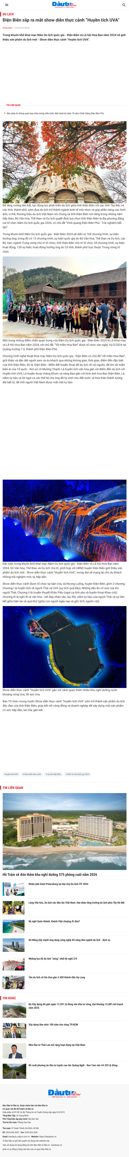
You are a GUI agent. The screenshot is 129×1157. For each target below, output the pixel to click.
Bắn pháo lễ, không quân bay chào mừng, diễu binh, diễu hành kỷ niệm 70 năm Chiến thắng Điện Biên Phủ (55, 113)
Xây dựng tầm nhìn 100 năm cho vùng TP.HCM (53, 1024)
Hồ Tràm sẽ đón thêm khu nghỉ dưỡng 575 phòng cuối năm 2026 (50, 875)
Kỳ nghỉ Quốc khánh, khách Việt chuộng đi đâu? (54, 921)
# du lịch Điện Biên (53, 774)
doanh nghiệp (79, 705)
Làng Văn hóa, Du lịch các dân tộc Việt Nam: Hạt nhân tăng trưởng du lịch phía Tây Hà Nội (77, 902)
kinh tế (74, 210)
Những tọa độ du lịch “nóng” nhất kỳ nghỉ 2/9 (53, 958)
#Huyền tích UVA (11, 774)
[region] (64, 72)
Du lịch (8, 14)
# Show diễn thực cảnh (32, 774)
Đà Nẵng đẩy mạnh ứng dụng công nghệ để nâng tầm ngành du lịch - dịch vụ (69, 940)
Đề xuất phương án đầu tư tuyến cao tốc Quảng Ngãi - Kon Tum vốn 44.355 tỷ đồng (73, 1065)
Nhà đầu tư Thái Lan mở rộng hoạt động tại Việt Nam (57, 1045)
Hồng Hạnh (8, 28)
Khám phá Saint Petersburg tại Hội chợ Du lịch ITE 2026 (58, 884)
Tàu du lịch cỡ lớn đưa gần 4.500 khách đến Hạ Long (57, 977)
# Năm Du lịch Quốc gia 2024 (77, 774)
